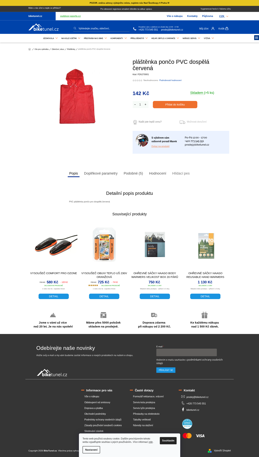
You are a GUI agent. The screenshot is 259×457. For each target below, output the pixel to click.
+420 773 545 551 (148, 29)
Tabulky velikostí (142, 419)
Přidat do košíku (175, 104)
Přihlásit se (166, 370)
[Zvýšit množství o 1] (145, 104)
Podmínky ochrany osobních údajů (102, 419)
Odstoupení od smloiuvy (97, 402)
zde (151, 442)
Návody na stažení (143, 425)
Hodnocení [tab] (157, 173)
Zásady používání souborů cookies (103, 425)
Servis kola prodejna (144, 402)
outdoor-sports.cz (70, 16)
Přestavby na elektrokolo (146, 414)
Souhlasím (168, 440)
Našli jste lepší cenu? (150, 121)
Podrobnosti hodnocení (170, 80)
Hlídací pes (181, 173)
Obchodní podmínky (95, 414)
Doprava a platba (93, 408)
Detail (53, 296)
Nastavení (91, 449)
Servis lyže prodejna (144, 408)
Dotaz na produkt (160, 146)
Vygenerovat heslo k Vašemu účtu (216, 9)
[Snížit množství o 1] (135, 104)
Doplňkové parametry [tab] (101, 173)
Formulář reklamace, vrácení (148, 396)
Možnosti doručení (197, 121)
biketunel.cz (192, 410)
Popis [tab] (73, 173)
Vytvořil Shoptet (222, 450)
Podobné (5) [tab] (133, 173)
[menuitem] (50, 37)
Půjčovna (207, 16)
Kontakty (192, 16)
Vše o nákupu (175, 16)
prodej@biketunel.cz (172, 29)
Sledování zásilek (93, 431)
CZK (222, 16)
